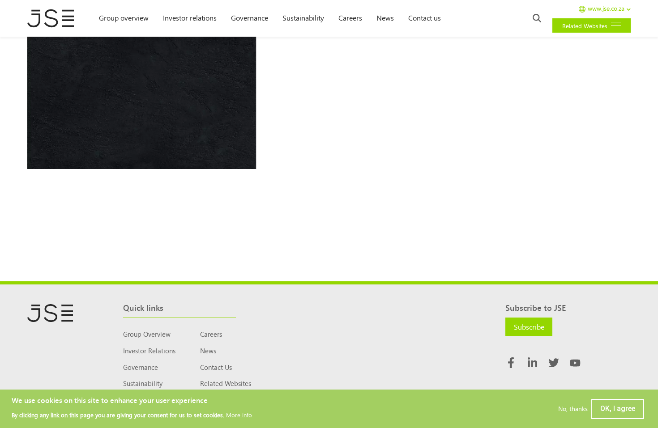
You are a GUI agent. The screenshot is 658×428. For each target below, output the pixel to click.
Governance (249, 17)
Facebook (510, 362)
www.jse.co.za (606, 9)
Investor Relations (149, 350)
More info (239, 415)
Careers (350, 17)
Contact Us (216, 367)
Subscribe (529, 326)
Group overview (124, 17)
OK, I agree (617, 408)
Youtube (575, 362)
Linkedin (532, 362)
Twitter (553, 362)
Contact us (424, 17)
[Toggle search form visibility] (537, 18)
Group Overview (147, 334)
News (385, 17)
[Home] (55, 18)
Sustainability (303, 17)
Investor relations (190, 17)
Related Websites (225, 383)
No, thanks (573, 408)
